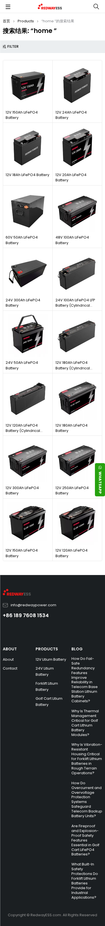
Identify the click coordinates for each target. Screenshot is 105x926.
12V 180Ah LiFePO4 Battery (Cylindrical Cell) (72, 368)
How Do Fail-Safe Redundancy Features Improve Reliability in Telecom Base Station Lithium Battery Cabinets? (84, 680)
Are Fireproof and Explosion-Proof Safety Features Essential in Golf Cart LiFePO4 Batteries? (85, 840)
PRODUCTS (47, 649)
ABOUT (10, 649)
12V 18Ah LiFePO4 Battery (27, 174)
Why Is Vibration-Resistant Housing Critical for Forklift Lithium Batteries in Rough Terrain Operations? (86, 758)
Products (26, 21)
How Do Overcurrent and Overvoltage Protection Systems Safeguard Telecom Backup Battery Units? (86, 799)
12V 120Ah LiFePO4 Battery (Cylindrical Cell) (23, 431)
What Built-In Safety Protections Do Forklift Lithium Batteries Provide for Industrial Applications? (84, 881)
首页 (6, 21)
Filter (12, 46)
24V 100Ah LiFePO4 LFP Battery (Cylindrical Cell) (75, 305)
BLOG (77, 649)
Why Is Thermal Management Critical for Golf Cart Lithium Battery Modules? (85, 722)
